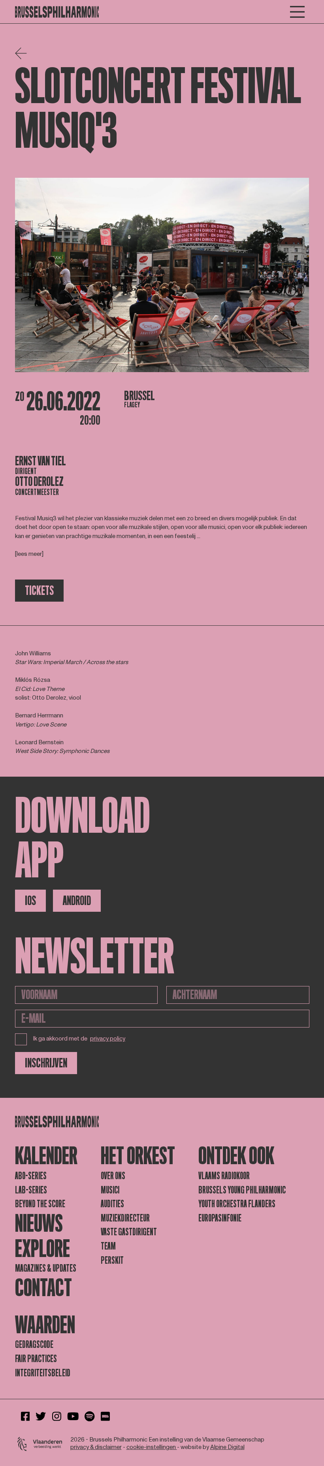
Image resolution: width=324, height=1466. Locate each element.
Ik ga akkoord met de (79, 1039)
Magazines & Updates (45, 1268)
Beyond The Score (40, 1204)
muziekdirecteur (125, 1218)
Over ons (113, 1176)
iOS (30, 901)
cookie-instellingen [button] (151, 1447)
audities (112, 1204)
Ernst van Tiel (40, 461)
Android (77, 901)
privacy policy (107, 1039)
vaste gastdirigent (129, 1232)
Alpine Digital (227, 1447)
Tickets (39, 590)
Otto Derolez (39, 481)
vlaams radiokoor (224, 1176)
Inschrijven (46, 1063)
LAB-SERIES (31, 1190)
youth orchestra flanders (236, 1204)
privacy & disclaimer (96, 1447)
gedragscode (34, 1344)
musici (110, 1190)
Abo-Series (31, 1176)
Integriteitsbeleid (42, 1373)
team (108, 1246)
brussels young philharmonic (242, 1190)
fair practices (36, 1358)
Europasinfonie (219, 1218)
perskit (112, 1260)
